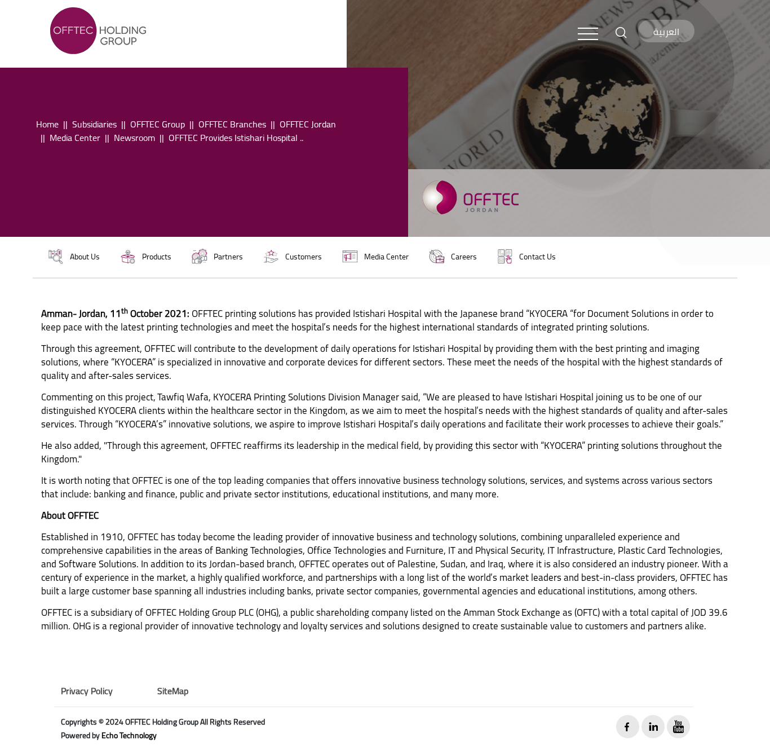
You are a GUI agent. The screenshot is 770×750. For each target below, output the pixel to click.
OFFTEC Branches (232, 124)
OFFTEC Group (157, 124)
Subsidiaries (94, 124)
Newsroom (134, 137)
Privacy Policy (87, 690)
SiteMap (172, 690)
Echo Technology (129, 735)
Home (47, 124)
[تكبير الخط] (621, 31)
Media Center (75, 137)
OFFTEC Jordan (308, 124)
